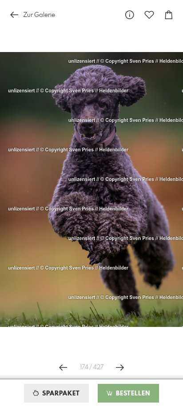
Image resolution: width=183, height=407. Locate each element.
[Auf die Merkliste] (149, 15)
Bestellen (132, 394)
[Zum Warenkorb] (168, 15)
